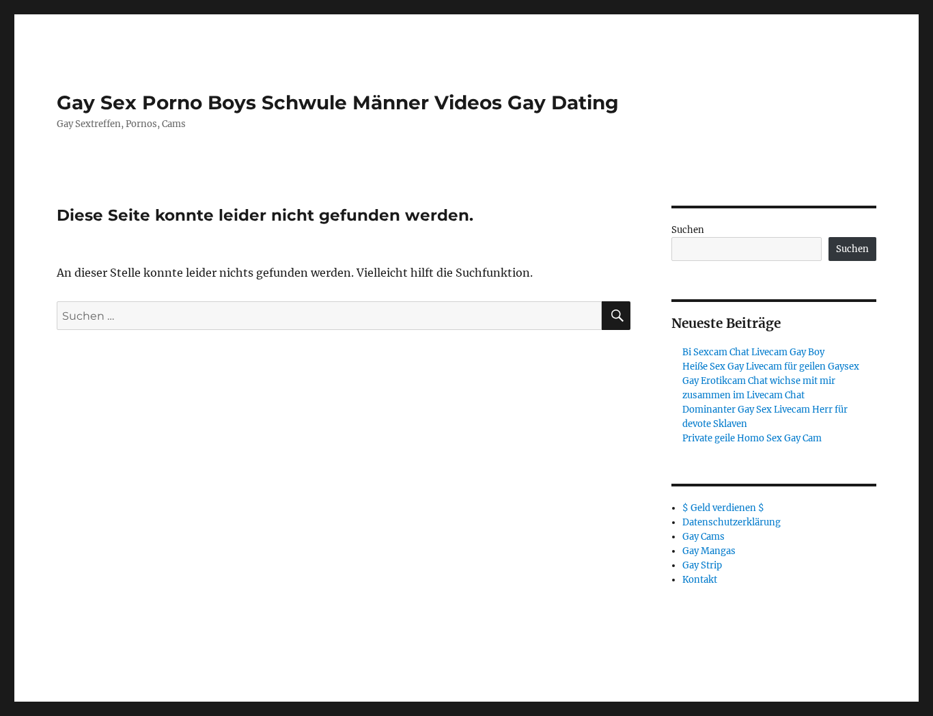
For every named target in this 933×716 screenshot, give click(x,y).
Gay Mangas (709, 551)
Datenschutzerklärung (731, 522)
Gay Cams (703, 536)
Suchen (687, 230)
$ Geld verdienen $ (723, 508)
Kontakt (699, 580)
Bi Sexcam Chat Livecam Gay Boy (753, 352)
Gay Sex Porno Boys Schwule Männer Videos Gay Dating (338, 102)
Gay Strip (702, 565)
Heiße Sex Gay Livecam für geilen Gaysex (770, 366)
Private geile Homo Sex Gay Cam (752, 438)
